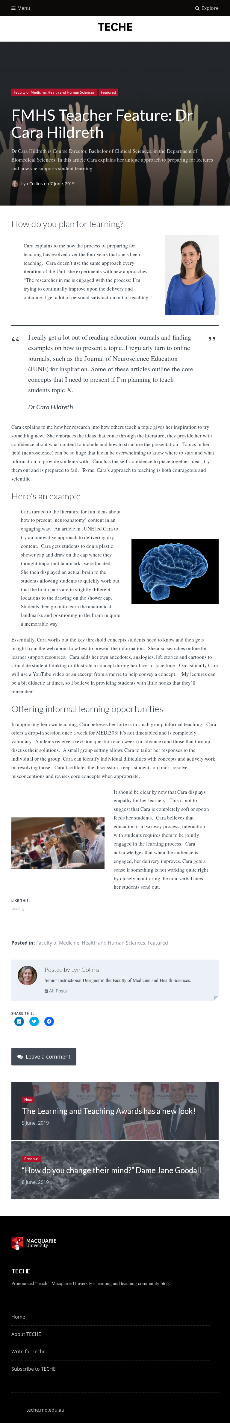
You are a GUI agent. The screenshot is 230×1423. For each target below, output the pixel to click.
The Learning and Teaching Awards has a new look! (109, 1111)
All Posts (57, 991)
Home (18, 1316)
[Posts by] (16, 183)
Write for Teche (28, 1351)
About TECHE (26, 1334)
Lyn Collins (32, 183)
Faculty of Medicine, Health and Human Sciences (54, 92)
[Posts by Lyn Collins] (27, 977)
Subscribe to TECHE (33, 1369)
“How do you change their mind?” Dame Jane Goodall (111, 1170)
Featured (108, 92)
